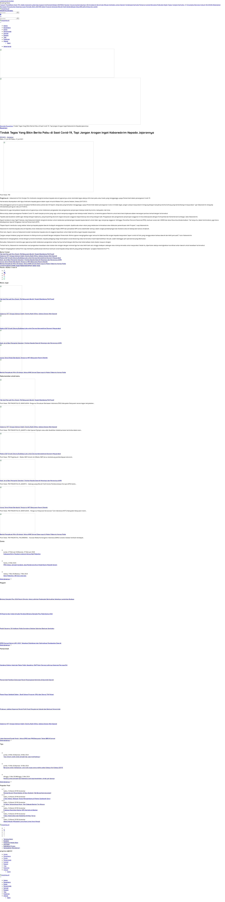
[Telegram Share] (4, 277)
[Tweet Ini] (5, 273)
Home (6, 26)
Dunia (5, 29)
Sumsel (6, 33)
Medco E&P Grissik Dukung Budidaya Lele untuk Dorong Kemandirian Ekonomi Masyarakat (30, 258)
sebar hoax (36, 265)
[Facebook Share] (4, 271)
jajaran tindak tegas (13, 265)
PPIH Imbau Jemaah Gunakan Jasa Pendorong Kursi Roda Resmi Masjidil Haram (30, 814)
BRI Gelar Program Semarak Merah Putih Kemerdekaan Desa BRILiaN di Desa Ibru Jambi (68, 7)
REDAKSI (3, 137)
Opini (8, 43)
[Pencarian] (0, 16)
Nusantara (7, 28)
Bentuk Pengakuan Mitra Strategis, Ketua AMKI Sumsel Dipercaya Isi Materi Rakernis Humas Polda (33, 264)
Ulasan (6, 41)
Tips (5, 37)
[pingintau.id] (4, 9)
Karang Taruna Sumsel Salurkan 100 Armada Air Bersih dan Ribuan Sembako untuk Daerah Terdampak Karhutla (101, 5)
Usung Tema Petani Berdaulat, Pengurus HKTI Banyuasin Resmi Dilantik (24, 262)
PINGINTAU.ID (4, 11)
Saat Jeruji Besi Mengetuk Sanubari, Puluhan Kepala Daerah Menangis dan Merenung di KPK (31, 260)
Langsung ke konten (7, 1)
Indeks (11, 11)
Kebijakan (10, 137)
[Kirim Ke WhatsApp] (4, 279)
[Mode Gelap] (0, 15)
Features (7, 39)
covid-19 (3, 265)
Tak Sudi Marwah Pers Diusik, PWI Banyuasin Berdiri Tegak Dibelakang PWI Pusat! (27, 254)
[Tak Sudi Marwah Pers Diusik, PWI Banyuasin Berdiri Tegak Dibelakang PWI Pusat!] (11, 297)
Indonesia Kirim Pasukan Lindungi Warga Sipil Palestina (22, 679)
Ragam (6, 35)
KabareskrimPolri (26, 265)
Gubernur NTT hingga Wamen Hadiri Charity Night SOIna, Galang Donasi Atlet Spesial (28, 256)
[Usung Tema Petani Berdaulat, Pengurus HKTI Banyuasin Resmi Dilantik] (11, 356)
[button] (18, 13)
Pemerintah (7, 31)
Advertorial (7, 46)
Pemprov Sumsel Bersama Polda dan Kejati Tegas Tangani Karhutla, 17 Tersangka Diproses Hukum (172, 5)
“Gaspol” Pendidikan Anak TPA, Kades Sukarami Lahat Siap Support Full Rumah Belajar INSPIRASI (32, 5)
